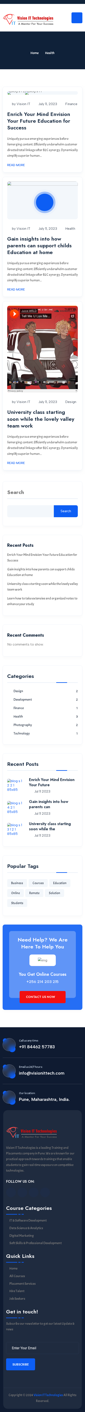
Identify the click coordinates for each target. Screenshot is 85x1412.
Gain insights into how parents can (48, 804)
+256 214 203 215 (42, 981)
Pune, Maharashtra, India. (44, 1099)
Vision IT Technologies (48, 1395)
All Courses (17, 1276)
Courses (38, 883)
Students (17, 903)
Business (17, 883)
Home (35, 53)
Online (15, 893)
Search (15, 493)
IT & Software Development (28, 1221)
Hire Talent (16, 1291)
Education (59, 883)
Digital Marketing (21, 1236)
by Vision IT (21, 104)
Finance (71, 104)
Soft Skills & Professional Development (35, 1243)
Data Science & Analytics (26, 1228)
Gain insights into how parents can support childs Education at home (39, 245)
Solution (54, 893)
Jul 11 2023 (41, 791)
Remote (34, 893)
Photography (23, 725)
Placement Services (22, 1284)
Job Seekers (17, 1299)
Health (70, 228)
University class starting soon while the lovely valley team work (40, 418)
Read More (16, 165)
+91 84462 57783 (37, 1046)
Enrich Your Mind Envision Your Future (52, 782)
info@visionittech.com (42, 1073)
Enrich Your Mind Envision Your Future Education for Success (38, 120)
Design (70, 402)
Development (23, 700)
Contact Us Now (41, 997)
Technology (22, 734)
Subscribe (20, 1364)
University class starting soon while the (50, 826)
